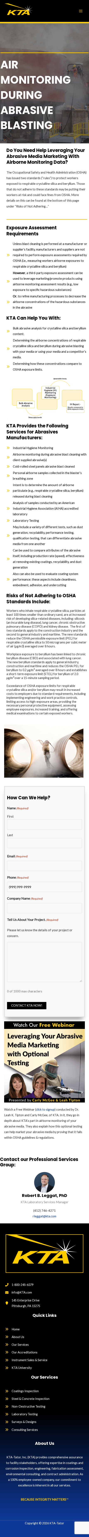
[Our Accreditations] (21, 1352)
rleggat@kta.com (44, 1216)
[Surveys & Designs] (20, 1422)
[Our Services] (17, 1344)
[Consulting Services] (21, 1430)
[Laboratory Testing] (21, 1414)
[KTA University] (18, 1368)
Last (10, 835)
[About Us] (14, 1337)
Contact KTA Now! (26, 1005)
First (10, 816)
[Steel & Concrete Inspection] (27, 1399)
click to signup (45, 1109)
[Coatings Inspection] (22, 1391)
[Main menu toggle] (81, 11)
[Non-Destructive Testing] (25, 1406)
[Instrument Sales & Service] (26, 1360)
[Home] (12, 1329)
